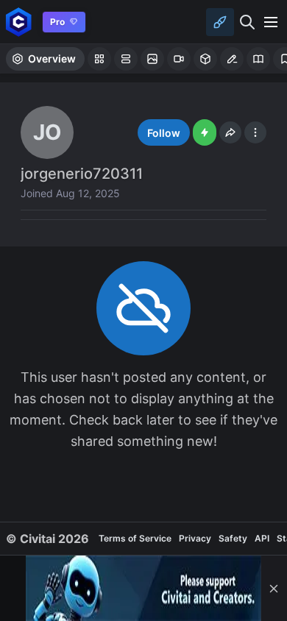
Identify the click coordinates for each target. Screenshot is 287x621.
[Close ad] (274, 588)
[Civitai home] (18, 21)
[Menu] (271, 22)
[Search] (247, 22)
